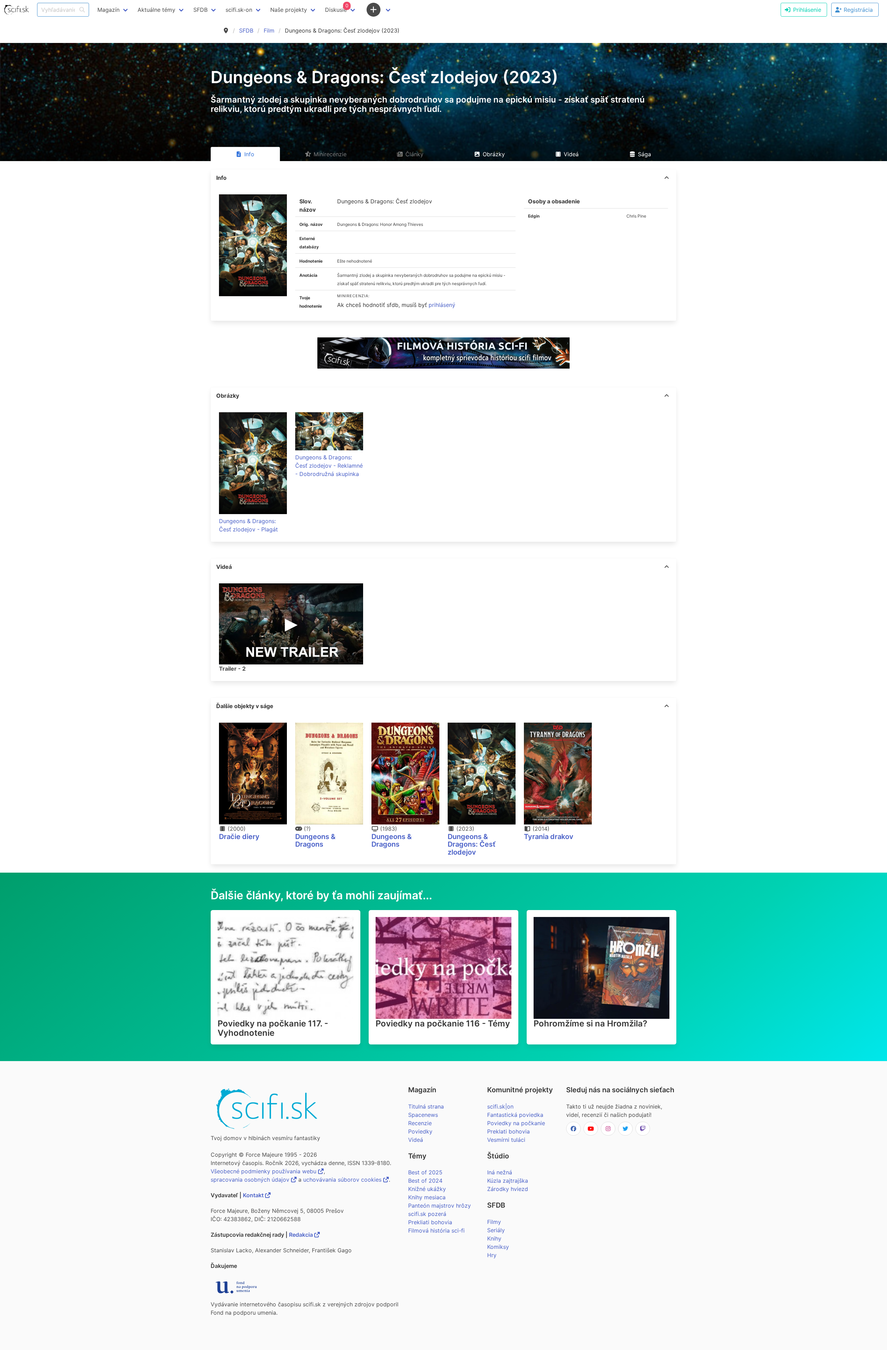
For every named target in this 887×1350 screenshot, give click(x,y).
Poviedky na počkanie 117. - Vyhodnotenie (273, 1028)
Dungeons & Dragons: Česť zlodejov (471, 844)
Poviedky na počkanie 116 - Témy (443, 1023)
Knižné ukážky (427, 1188)
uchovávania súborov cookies (343, 1179)
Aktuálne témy (156, 9)
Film (269, 30)
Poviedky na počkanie (516, 1123)
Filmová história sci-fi (436, 1230)
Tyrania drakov (548, 836)
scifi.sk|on (500, 1106)
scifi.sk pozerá (427, 1213)
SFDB (246, 30)
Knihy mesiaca (427, 1197)
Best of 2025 (425, 1172)
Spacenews (423, 1114)
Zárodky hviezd (507, 1188)
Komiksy (498, 1246)
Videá (415, 1139)
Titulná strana (426, 1106)
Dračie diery (239, 836)
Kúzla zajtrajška (507, 1180)
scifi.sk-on (239, 9)
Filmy (494, 1221)
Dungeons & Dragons (315, 840)
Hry (492, 1255)
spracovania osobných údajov (251, 1179)
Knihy (494, 1238)
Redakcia (301, 1234)
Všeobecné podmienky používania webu (264, 1171)
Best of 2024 (425, 1180)
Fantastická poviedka (515, 1114)
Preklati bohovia (508, 1131)
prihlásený (442, 304)
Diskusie (336, 8)
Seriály (496, 1230)
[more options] (666, 177)
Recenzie (420, 1123)
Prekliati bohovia (430, 1222)
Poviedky (420, 1131)
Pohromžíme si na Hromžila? (590, 1023)
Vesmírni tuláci (506, 1139)
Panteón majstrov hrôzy (439, 1205)
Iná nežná (499, 1172)
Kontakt (254, 1195)
